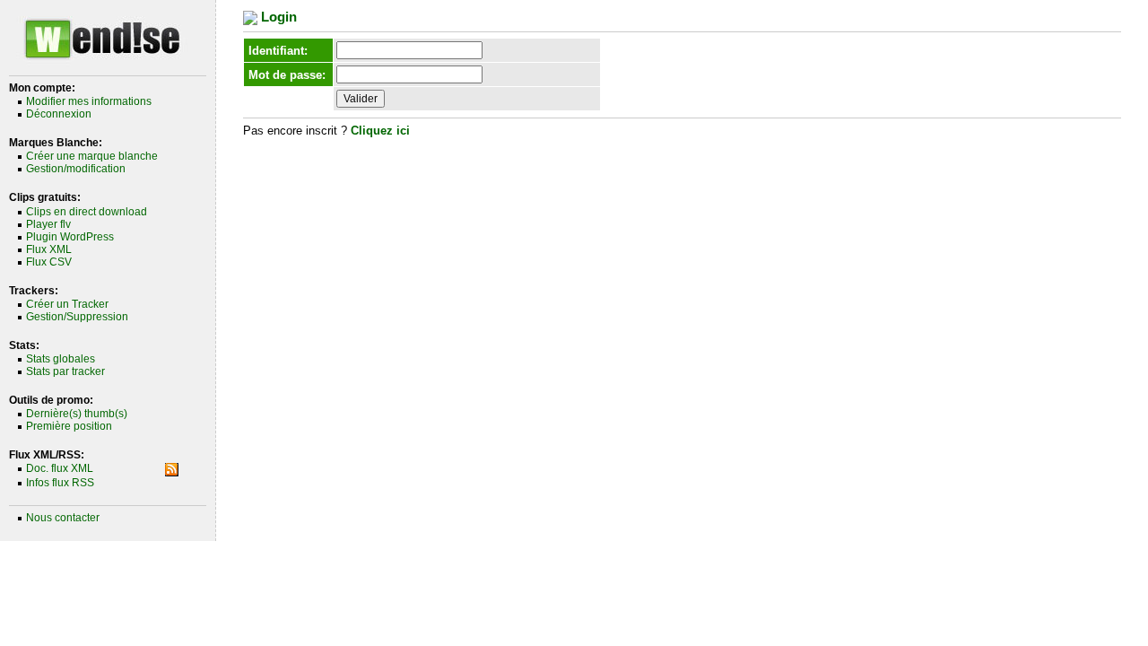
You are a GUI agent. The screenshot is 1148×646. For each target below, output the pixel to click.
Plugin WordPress (70, 237)
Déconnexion (58, 114)
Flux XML (49, 249)
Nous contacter (63, 517)
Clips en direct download (86, 211)
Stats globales (60, 359)
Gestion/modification (76, 168)
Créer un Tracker (67, 304)
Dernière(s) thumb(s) (76, 413)
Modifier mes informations (89, 101)
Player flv (48, 224)
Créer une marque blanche (92, 156)
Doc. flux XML (59, 468)
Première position (69, 426)
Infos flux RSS (60, 482)
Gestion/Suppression (77, 316)
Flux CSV (49, 262)
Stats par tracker (65, 371)
